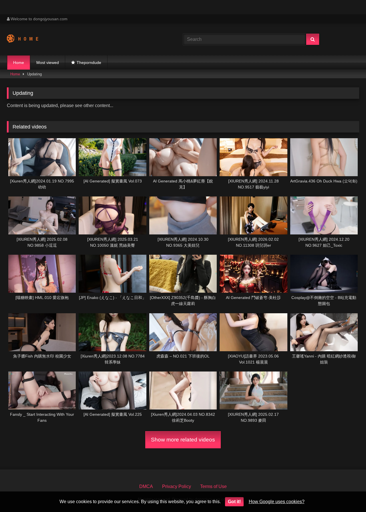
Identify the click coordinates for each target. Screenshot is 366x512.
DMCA (146, 486)
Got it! (234, 501)
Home (18, 62)
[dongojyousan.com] (28, 39)
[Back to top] (348, 495)
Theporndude (89, 62)
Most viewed (47, 62)
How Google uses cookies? (277, 501)
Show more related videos (183, 440)
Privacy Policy (176, 486)
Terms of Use (213, 486)
